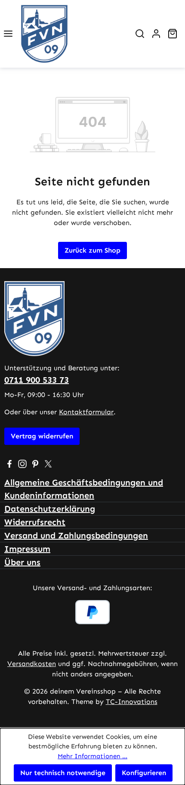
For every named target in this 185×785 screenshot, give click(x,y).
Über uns (22, 562)
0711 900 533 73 (36, 380)
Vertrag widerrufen (42, 436)
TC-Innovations (131, 701)
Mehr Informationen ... (92, 756)
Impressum (27, 549)
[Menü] (8, 34)
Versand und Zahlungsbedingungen (76, 535)
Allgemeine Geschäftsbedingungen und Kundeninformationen (83, 488)
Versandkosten (31, 664)
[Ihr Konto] (156, 34)
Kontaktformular (86, 412)
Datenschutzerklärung (49, 509)
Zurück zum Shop (92, 250)
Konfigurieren (144, 773)
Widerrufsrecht (34, 522)
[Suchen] (140, 34)
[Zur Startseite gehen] (74, 33)
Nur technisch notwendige (62, 773)
